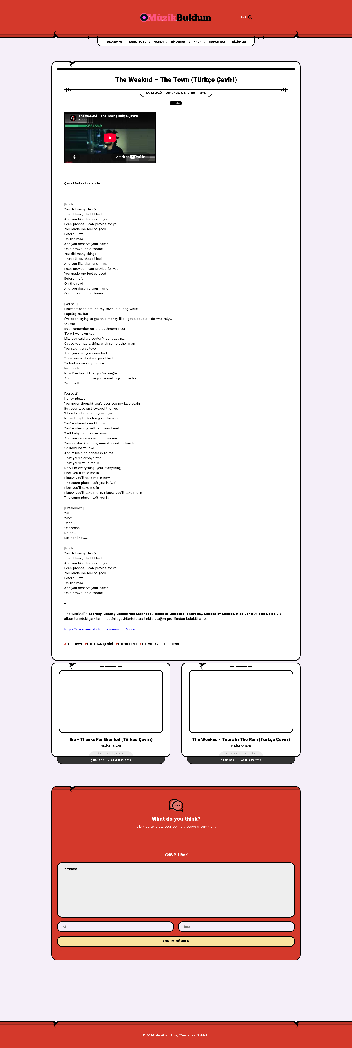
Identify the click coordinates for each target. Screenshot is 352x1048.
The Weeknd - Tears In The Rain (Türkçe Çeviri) (241, 739)
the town (74, 644)
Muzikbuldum (166, 1035)
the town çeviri (100, 644)
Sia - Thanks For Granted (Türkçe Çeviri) (111, 739)
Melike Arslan (111, 746)
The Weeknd (127, 644)
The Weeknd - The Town (160, 644)
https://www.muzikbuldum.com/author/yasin (99, 629)
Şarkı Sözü (154, 93)
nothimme (198, 93)
